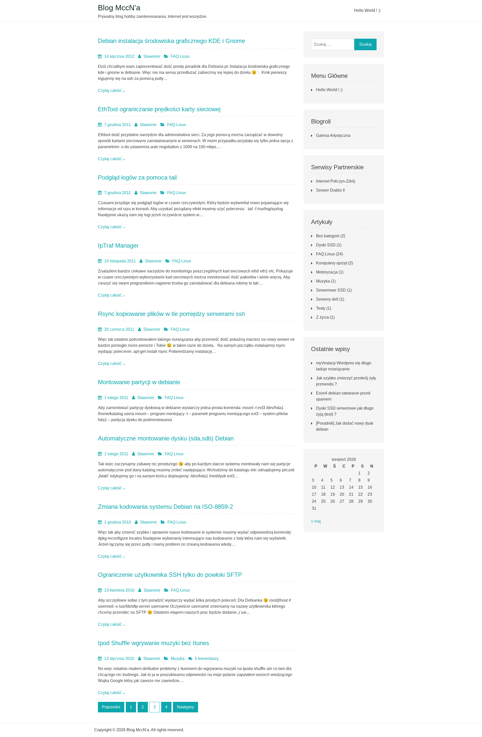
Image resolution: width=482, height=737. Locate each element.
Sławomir (151, 56)
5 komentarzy (207, 658)
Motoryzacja (327, 272)
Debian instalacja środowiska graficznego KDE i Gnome (171, 40)
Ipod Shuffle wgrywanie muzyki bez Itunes (153, 643)
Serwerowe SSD (331, 290)
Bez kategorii (327, 236)
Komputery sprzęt (331, 263)
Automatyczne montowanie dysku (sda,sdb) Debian (166, 438)
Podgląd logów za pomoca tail (137, 177)
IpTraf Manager (118, 245)
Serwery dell (327, 299)
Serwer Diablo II (330, 190)
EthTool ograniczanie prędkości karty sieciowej (159, 109)
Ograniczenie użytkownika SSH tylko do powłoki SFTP (170, 574)
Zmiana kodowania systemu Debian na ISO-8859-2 (165, 506)
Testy (320, 308)
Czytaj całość (112, 90)
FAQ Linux (180, 56)
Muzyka (178, 658)
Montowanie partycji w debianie (139, 382)
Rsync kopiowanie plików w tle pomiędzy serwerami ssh (171, 313)
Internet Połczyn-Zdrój (335, 181)
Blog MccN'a (119, 8)
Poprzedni (111, 707)
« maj (316, 521)
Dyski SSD (326, 245)
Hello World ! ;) (367, 10)
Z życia (322, 317)
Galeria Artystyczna (333, 135)
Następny (185, 707)
